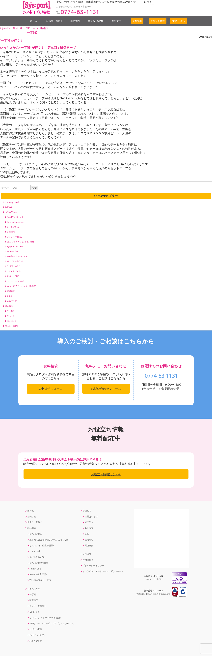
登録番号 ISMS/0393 (153, 592)
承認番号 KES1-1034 (153, 578)
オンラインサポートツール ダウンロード (102, 571)
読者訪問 (11, 291)
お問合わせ (87, 559)
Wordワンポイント (15, 261)
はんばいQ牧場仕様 (38, 562)
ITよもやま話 (13, 226)
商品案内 (75, 20)
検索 (34, 187)
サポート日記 (13, 276)
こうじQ (10, 311)
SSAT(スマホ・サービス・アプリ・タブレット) (51, 623)
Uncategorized (12, 202)
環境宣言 (89, 545)
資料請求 (86, 553)
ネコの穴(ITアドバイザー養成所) (21, 286)
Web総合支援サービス (40, 580)
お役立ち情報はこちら (106, 474)
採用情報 (89, 539)
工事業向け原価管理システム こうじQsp (48, 539)
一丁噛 (32, 594)
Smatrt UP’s (35, 568)
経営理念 (89, 522)
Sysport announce (15, 246)
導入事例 (9, 306)
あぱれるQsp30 (36, 557)
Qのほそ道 (34, 611)
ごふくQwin (35, 551)
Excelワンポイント (15, 217)
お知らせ (9, 207)
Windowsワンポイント (17, 256)
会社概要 (89, 528)
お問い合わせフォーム (106, 389)
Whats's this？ (13, 251)
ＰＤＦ (10, 296)
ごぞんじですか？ (15, 271)
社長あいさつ (91, 516)
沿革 (87, 533)
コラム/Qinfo (11, 212)
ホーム (33, 20)
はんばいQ (11, 321)
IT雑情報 (11, 231)
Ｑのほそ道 (12, 301)
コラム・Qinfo (95, 20)
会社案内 (116, 20)
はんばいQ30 (35, 533)
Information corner (16, 222)
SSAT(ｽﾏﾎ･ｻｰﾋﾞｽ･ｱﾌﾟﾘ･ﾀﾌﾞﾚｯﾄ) (20, 241)
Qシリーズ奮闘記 (14, 236)
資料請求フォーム (51, 389)
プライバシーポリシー (93, 565)
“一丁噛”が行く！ (11, 40)
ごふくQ (10, 316)
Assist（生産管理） (38, 574)
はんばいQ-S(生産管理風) (41, 545)
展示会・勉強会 (54, 20)
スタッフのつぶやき (16, 281)
